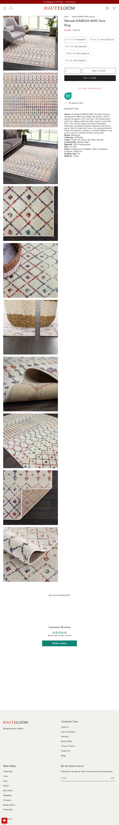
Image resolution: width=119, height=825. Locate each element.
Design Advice (9, 805)
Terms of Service (68, 746)
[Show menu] (5, 8)
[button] (11, 8)
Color (5, 776)
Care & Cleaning (68, 732)
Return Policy (66, 741)
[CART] (114, 8)
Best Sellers (8, 790)
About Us (65, 727)
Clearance (7, 800)
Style (5, 781)
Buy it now (90, 78)
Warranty (65, 736)
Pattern (6, 786)
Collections (7, 771)
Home (66, 17)
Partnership (7, 809)
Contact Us (65, 751)
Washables (7, 795)
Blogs (63, 756)
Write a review (59, 643)
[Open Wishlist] (4, 821)
